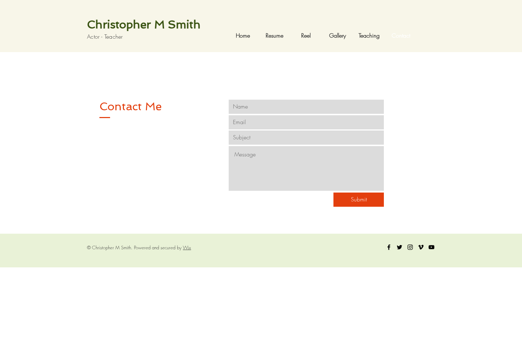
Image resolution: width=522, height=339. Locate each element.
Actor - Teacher (105, 36)
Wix (187, 247)
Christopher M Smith (144, 24)
